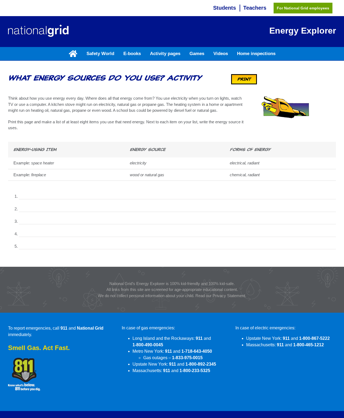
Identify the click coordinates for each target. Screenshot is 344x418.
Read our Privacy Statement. (220, 295)
